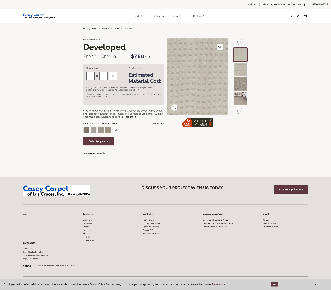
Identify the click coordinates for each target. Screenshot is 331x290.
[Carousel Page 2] (240, 69)
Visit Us (252, 4)
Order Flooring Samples (33, 252)
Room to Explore (269, 223)
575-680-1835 (320, 4)
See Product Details (94, 153)
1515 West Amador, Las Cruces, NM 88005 (56, 266)
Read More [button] (130, 116)
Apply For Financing (31, 259)
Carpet (116, 28)
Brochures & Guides (151, 233)
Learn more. (219, 284)
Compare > (158, 124)
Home (25, 215)
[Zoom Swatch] (174, 107)
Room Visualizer (149, 220)
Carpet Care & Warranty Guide (215, 220)
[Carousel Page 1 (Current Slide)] (240, 54)
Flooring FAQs (148, 230)
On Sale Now (88, 240)
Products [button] (138, 16)
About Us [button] (178, 16)
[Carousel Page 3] (240, 84)
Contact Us (199, 16)
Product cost (135, 68)
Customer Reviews (270, 227)
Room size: (92, 68)
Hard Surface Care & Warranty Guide (218, 223)
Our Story (266, 220)
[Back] (240, 42)
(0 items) (305, 16)
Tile (84, 233)
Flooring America (90, 28)
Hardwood (87, 223)
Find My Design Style (151, 223)
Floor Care (87, 237)
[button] (291, 16)
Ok (274, 284)
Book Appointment (292, 189)
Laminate (87, 230)
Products (105, 28)
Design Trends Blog (151, 227)
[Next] (240, 111)
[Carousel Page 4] (240, 98)
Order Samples (96, 141)
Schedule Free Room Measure (35, 255)
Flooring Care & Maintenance (215, 227)
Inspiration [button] (158, 16)
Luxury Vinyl (88, 220)
